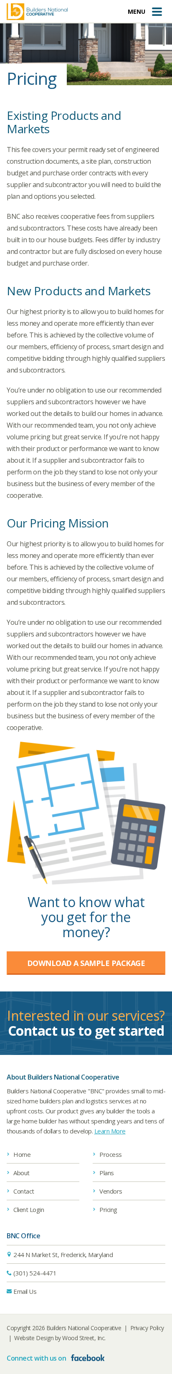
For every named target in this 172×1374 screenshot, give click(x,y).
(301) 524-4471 (34, 1273)
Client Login (28, 1209)
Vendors (110, 1191)
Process (110, 1154)
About (21, 1173)
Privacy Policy (147, 1328)
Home (21, 1154)
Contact (23, 1191)
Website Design (33, 1338)
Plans (106, 1173)
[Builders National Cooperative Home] (37, 11)
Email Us (24, 1291)
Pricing (108, 1209)
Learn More (110, 1131)
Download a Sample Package (86, 963)
